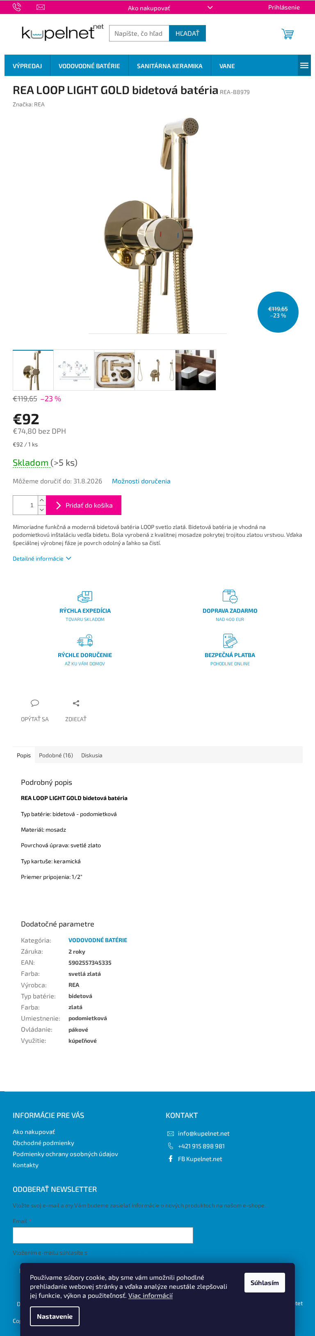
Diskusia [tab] (92, 755)
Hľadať (187, 33)
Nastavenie (55, 1316)
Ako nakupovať (149, 7)
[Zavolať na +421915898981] (25, 6)
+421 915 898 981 (201, 1146)
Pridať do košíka (89, 505)
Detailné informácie (38, 558)
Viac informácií (150, 1295)
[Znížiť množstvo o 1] (42, 510)
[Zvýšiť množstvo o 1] (42, 500)
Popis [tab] (24, 755)
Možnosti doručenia (141, 481)
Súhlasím (265, 1282)
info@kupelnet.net (204, 1133)
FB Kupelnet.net (200, 1158)
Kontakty (26, 1164)
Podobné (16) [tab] (56, 755)
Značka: (29, 104)
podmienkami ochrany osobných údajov (140, 1252)
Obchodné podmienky (43, 1142)
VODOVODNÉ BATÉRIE (97, 939)
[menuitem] (27, 66)
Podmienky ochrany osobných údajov (65, 1153)
